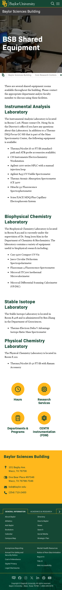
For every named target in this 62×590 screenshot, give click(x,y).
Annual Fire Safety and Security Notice (14, 553)
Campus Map (10, 538)
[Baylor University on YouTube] (49, 579)
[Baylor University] (18, 3)
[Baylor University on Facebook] (19, 579)
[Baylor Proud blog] (13, 579)
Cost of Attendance (13, 559)
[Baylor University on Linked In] (37, 579)
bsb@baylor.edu (17, 486)
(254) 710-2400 (17, 492)
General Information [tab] (15, 511)
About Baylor (10, 516)
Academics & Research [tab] (41, 511)
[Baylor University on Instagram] (25, 579)
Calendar (9, 533)
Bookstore (9, 529)
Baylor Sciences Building (21, 11)
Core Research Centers (45, 74)
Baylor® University (28, 583)
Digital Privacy (11, 563)
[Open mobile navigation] (58, 4)
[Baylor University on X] (31, 579)
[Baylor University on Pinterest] (43, 579)
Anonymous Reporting (14, 548)
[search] (51, 4)
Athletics (8, 521)
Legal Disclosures (12, 567)
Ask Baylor (9, 525)
